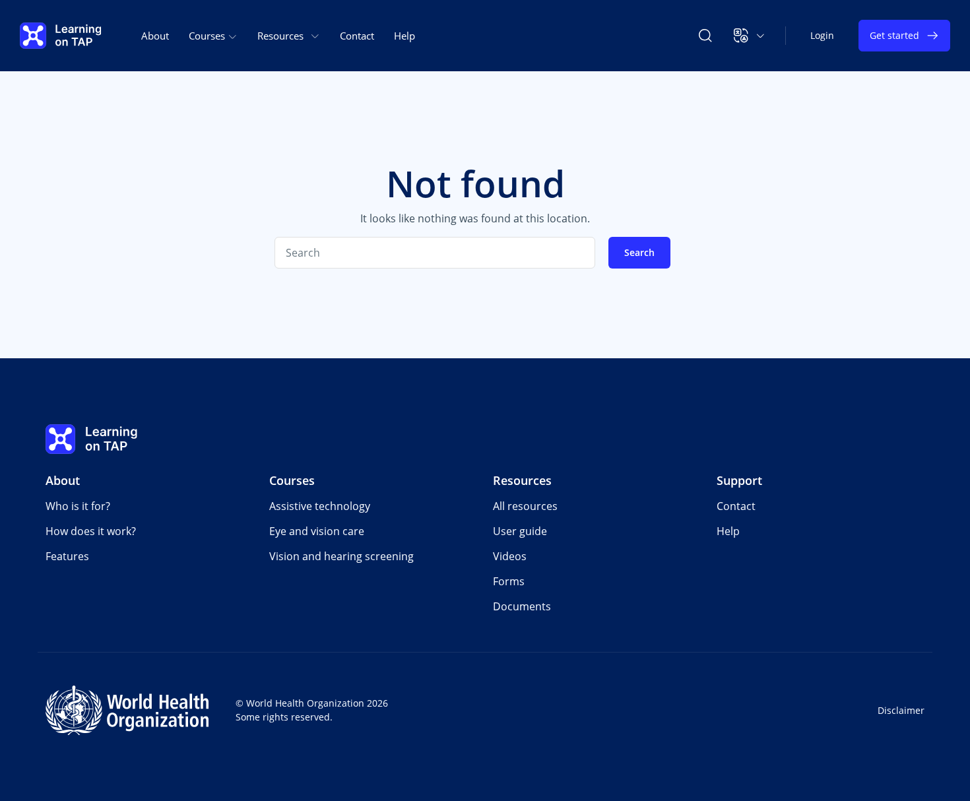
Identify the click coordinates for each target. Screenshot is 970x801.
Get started (894, 35)
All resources (525, 506)
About (155, 35)
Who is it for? (78, 506)
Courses (292, 480)
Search (639, 252)
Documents (522, 606)
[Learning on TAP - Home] (61, 35)
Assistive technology (319, 506)
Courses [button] (208, 35)
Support (739, 480)
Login (822, 35)
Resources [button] (280, 35)
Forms (509, 581)
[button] (749, 35)
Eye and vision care (316, 531)
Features (67, 556)
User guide (520, 531)
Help (404, 35)
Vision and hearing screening (341, 556)
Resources (522, 480)
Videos (510, 556)
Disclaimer (901, 710)
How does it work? (91, 531)
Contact (357, 35)
